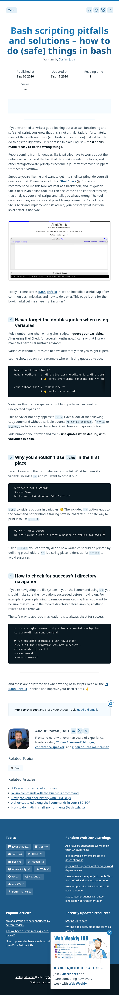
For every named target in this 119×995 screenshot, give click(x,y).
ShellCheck (68, 181)
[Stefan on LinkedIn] (73, 731)
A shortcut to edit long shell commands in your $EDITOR (50, 802)
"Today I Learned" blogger (75, 742)
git (16, 876)
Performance (22, 891)
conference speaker (49, 747)
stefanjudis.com (25, 977)
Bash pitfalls (47, 292)
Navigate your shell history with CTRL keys (41, 798)
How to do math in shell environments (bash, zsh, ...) (48, 807)
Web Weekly (78, 983)
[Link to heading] (11, 319)
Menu (11, 10)
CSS (44, 846)
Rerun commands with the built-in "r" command (45, 793)
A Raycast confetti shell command (35, 788)
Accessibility (22, 869)
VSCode (36, 876)
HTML (38, 854)
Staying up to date (76, 921)
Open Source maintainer (90, 747)
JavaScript (21, 846)
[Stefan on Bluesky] (80, 731)
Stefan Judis (67, 59)
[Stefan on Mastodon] (86, 731)
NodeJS (39, 861)
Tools (18, 854)
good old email (87, 709)
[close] (109, 932)
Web (45, 869)
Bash (17, 768)
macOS (19, 884)
